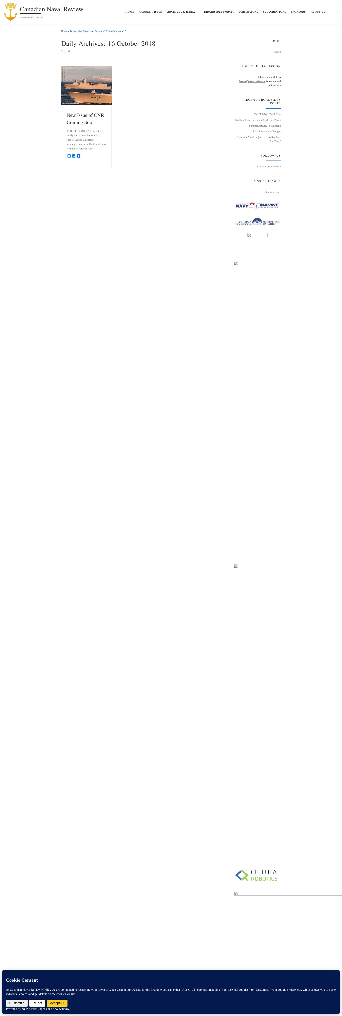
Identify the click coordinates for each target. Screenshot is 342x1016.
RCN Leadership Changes (267, 131)
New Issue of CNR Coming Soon (85, 118)
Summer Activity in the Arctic (265, 125)
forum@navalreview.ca (252, 81)
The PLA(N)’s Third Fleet (267, 114)
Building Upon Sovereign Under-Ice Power (258, 119)
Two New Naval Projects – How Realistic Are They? (259, 139)
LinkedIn (276, 166)
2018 (107, 31)
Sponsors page (273, 192)
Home (64, 31)
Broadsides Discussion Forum (86, 31)
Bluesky (261, 166)
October (116, 31)
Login (277, 51)
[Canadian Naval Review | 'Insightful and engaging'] (10, 10)
